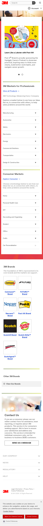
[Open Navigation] (40, 3)
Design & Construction (11, 162)
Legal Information (16, 489)
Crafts (5, 238)
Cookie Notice (8, 511)
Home (5, 196)
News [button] (5, 463)
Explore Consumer (10, 179)
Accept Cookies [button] (32, 516)
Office (5, 231)
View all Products (10, 91)
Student (6, 224)
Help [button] (5, 476)
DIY (4, 210)
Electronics (7, 134)
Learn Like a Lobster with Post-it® (19, 53)
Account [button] (35, 8)
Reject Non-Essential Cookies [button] (13, 516)
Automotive (7, 120)
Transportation (8, 155)
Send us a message (21, 443)
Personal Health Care (10, 203)
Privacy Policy (28, 489)
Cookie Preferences (17, 491)
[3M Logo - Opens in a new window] (5, 3)
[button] (10, 521)
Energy (5, 141)
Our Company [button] (10, 456)
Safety (5, 127)
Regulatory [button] (9, 470)
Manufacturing (8, 113)
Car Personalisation (10, 245)
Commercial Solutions (11, 148)
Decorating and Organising (12, 217)
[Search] (34, 3)
